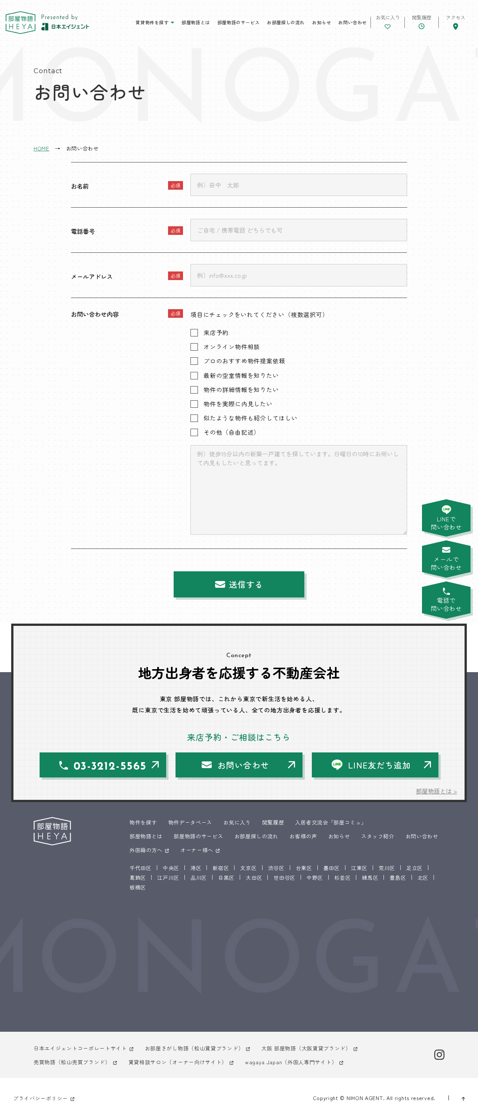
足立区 (414, 867)
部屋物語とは (195, 22)
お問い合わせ (352, 22)
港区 (195, 867)
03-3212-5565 (110, 767)
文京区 (248, 867)
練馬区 (370, 877)
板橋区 (138, 887)
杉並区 (342, 877)
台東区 (304, 867)
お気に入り (237, 822)
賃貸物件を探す (152, 22)
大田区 (254, 877)
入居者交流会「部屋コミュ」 (330, 822)
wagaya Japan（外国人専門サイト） (291, 1062)
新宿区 (220, 867)
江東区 (359, 867)
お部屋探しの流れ (286, 22)
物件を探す (143, 822)
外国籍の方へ (146, 850)
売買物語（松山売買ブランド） (72, 1062)
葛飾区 (138, 877)
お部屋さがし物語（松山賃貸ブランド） (194, 1048)
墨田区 (331, 867)
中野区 (315, 877)
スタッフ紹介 (377, 836)
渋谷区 (276, 867)
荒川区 (387, 867)
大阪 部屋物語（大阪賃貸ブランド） (306, 1048)
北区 (423, 877)
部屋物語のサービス (238, 22)
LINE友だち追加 (379, 765)
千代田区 (141, 867)
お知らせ (321, 22)
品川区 (198, 877)
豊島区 (397, 877)
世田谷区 (284, 877)
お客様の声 (303, 836)
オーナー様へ (196, 850)
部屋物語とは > (436, 790)
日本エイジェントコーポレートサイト (80, 1048)
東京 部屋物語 (20, 22)
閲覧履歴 (273, 822)
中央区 (171, 867)
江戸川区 (168, 877)
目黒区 (226, 877)
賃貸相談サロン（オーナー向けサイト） (177, 1062)
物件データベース (190, 822)
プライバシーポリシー (40, 1098)
